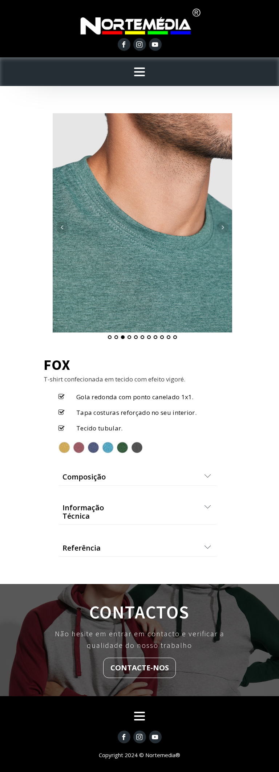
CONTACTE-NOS (139, 668)
